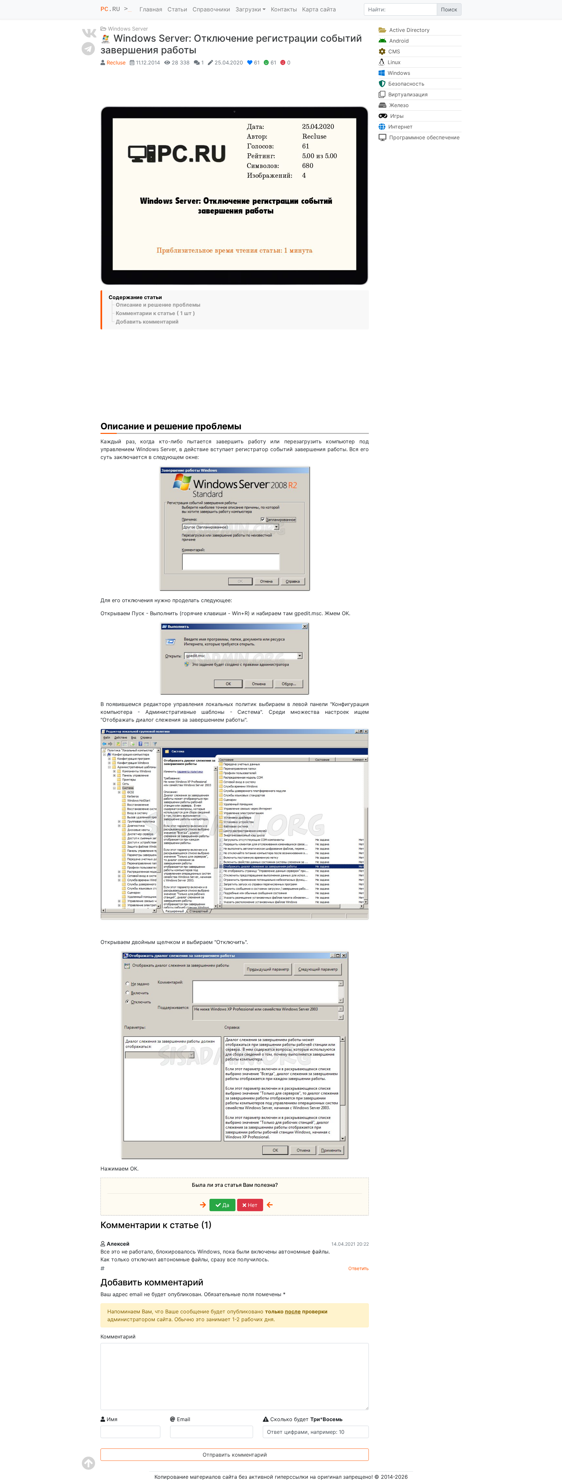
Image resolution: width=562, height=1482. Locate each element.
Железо (398, 105)
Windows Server (128, 28)
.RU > (116, 9)
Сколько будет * (305, 1419)
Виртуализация (407, 94)
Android (398, 40)
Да (225, 1205)
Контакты (284, 9)
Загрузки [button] (248, 9)
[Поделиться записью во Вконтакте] (89, 33)
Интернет (400, 126)
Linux (393, 62)
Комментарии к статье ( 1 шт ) (155, 313)
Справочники (211, 9)
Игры (396, 116)
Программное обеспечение (424, 137)
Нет (252, 1205)
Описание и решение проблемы (158, 304)
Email (182, 1419)
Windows (398, 73)
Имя (111, 1419)
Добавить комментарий (147, 321)
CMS (393, 51)
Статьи (177, 9)
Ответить (358, 1268)
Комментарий (118, 1336)
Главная (151, 9)
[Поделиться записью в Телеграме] (89, 48)
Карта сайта (319, 9)
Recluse (116, 62)
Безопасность (405, 83)
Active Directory (409, 30)
